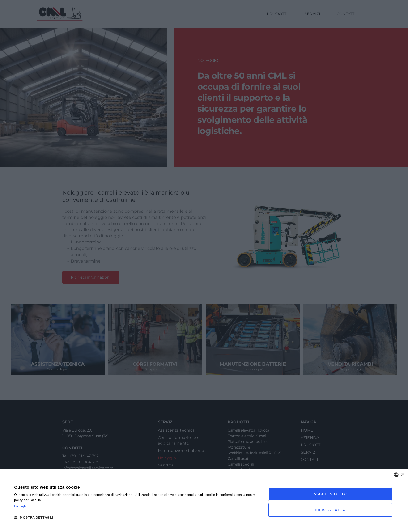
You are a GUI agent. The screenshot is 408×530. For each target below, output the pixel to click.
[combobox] (396, 474)
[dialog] (204, 499)
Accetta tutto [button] (330, 494)
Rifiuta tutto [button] (330, 510)
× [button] (402, 474)
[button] (137, 517)
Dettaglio (20, 506)
